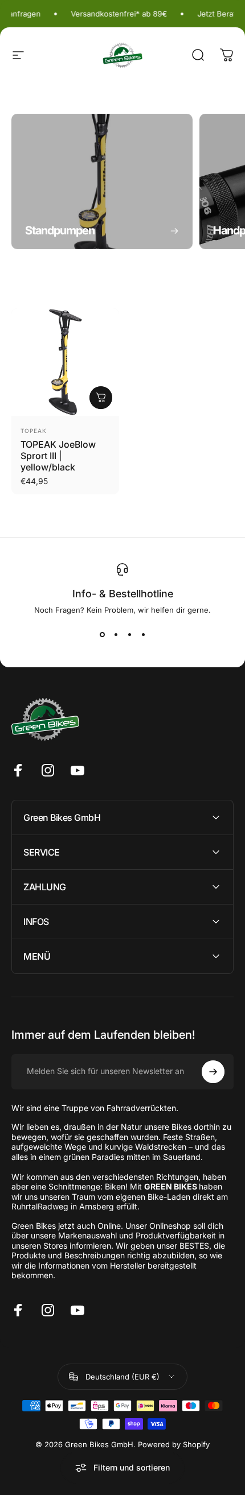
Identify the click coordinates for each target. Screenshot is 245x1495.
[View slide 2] (115, 635)
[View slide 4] (143, 635)
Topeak (34, 430)
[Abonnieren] (213, 1071)
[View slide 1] (102, 635)
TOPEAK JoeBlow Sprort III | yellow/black (58, 456)
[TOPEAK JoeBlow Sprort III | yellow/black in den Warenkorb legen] (100, 397)
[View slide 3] (129, 635)
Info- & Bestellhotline (122, 594)
